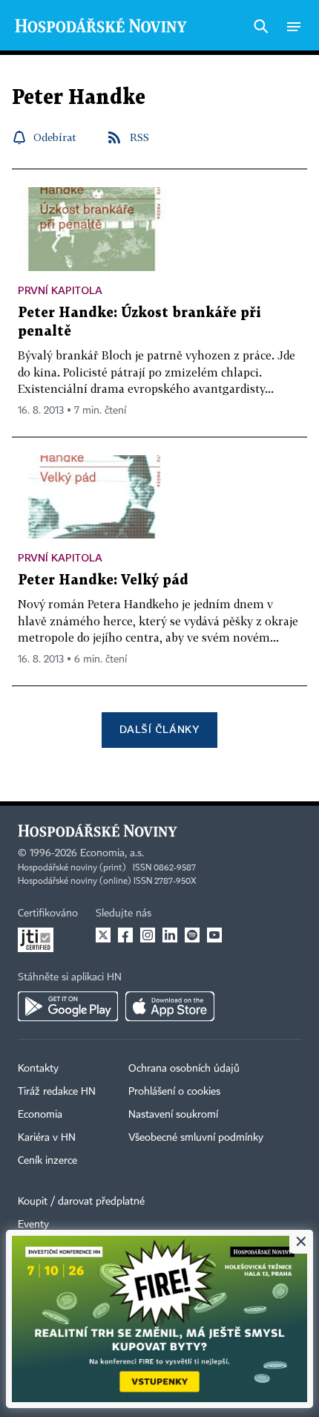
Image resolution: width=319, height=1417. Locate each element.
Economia (40, 1115)
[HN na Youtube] (214, 935)
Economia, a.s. (112, 853)
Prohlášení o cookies (174, 1092)
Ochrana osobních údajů (184, 1068)
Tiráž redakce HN (57, 1092)
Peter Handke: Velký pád (103, 580)
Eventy (33, 1224)
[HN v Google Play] (68, 1006)
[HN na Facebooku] (125, 935)
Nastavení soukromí (173, 1115)
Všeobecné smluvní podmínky (195, 1138)
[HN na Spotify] (192, 935)
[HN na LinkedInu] (169, 935)
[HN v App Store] (169, 1006)
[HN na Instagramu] (147, 935)
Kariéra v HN (47, 1138)
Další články (159, 729)
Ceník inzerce (47, 1161)
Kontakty (38, 1068)
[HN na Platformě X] (103, 935)
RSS (139, 137)
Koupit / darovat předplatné (81, 1201)
